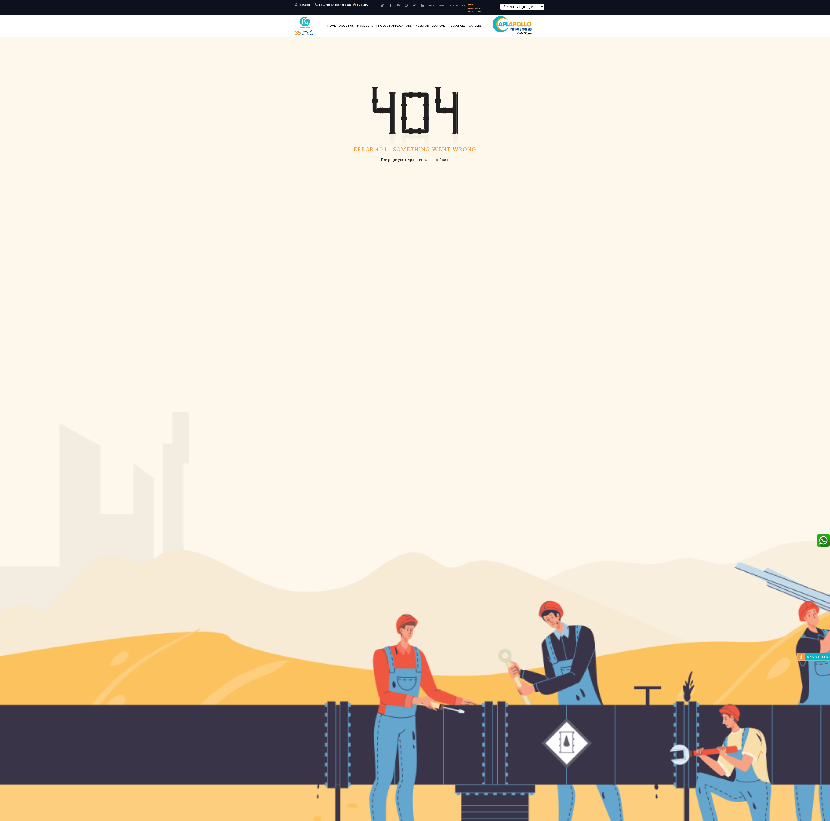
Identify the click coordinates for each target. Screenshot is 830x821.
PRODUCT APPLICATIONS (394, 25)
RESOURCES (457, 25)
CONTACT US (457, 5)
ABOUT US (346, 25)
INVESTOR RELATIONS (430, 25)
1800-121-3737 (342, 5)
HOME (331, 25)
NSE (441, 5)
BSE (431, 5)
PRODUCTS (365, 25)
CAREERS (475, 25)
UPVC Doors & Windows (474, 8)
